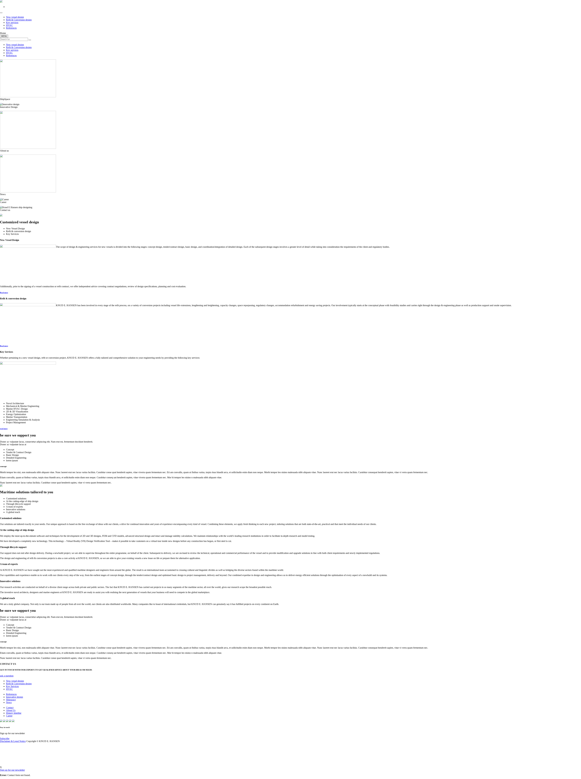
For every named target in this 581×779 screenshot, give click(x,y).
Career (9, 715)
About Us (10, 710)
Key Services (12, 686)
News (9, 702)
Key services (12, 22)
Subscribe (4, 738)
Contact (9, 707)
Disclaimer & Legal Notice (13, 741)
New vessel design (15, 17)
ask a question (6, 675)
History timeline (13, 713)
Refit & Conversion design (19, 19)
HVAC (9, 25)
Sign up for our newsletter (12, 770)
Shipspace (11, 699)
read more (4, 428)
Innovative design (14, 697)
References (11, 28)
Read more (4, 292)
